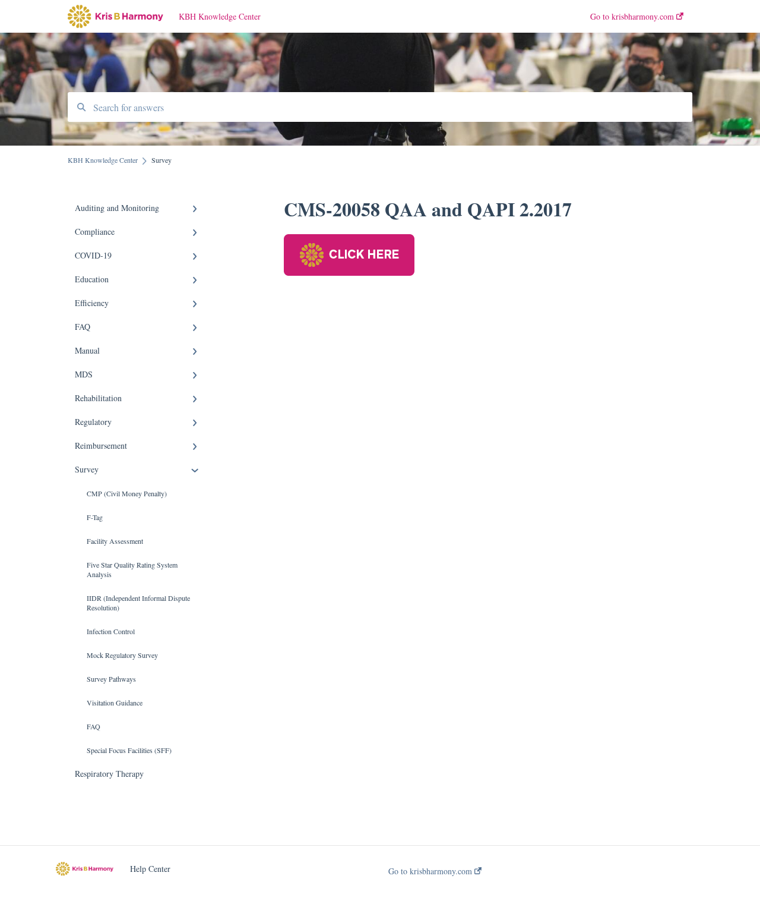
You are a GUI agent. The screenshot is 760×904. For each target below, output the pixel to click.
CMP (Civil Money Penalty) (127, 493)
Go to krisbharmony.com (431, 871)
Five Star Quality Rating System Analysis (132, 569)
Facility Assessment (115, 541)
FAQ (93, 726)
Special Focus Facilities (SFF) (129, 750)
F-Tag (95, 517)
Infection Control (111, 631)
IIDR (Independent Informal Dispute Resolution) (138, 602)
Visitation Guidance (114, 702)
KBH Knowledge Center (220, 16)
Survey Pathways (111, 678)
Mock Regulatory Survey (122, 655)
